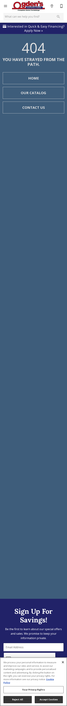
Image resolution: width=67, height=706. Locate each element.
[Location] (52, 6)
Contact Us (33, 107)
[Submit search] (58, 17)
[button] (5, 6)
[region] (33, 681)
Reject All (17, 699)
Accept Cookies (49, 699)
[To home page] (28, 6)
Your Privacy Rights (33, 689)
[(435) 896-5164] (61, 6)
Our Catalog (33, 93)
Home (33, 78)
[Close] (63, 662)
